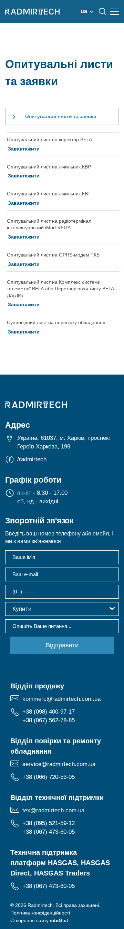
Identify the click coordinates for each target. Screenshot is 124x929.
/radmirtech (31, 459)
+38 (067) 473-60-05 (48, 832)
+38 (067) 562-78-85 (48, 720)
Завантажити (24, 149)
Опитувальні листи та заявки (60, 116)
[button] (62, 609)
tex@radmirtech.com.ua (53, 810)
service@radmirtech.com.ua (58, 764)
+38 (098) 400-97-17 (48, 711)
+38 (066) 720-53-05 (48, 777)
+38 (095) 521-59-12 (48, 823)
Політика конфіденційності (40, 913)
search (102, 11)
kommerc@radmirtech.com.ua (61, 699)
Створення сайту (39, 920)
